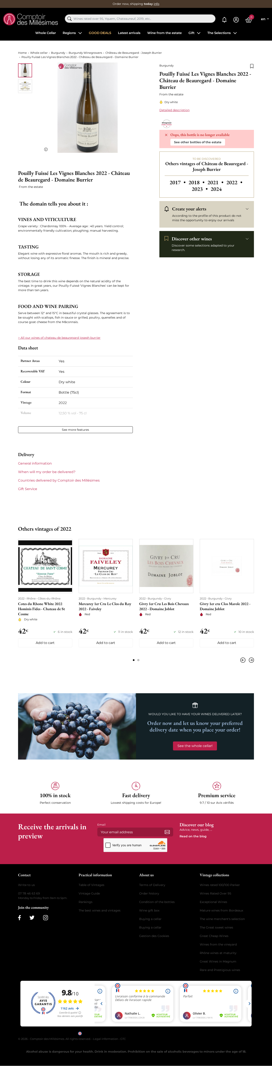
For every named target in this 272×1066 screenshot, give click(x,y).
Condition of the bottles (157, 902)
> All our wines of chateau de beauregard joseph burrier (59, 338)
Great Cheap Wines (214, 936)
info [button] (156, 4)
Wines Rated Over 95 (215, 893)
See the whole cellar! (194, 746)
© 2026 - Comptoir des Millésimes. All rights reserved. (55, 1038)
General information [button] (35, 463)
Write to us (26, 885)
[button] (55, 793)
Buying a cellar (150, 919)
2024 (216, 189)
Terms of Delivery (152, 885)
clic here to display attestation (174, 1033)
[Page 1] (134, 660)
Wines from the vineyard (218, 944)
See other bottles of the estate (197, 142)
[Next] (250, 660)
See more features (75, 430)
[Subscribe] (167, 832)
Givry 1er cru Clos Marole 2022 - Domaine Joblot (225, 606)
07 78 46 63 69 (29, 893)
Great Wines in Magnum (218, 961)
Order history (149, 893)
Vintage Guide (89, 893)
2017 (178, 182)
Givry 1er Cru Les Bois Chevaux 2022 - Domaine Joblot (164, 606)
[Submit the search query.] (69, 19)
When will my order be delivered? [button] (46, 472)
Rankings (85, 902)
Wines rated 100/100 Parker (220, 885)
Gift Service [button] (27, 489)
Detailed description (174, 110)
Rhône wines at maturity (218, 953)
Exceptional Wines (213, 902)
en (263, 19)
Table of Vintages (91, 885)
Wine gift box (149, 910)
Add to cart (45, 643)
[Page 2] (138, 660)
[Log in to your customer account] (236, 20)
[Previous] (243, 660)
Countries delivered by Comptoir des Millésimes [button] (59, 480)
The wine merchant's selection (222, 919)
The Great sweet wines (216, 927)
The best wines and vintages (99, 910)
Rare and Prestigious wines (220, 970)
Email (101, 824)
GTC (123, 1038)
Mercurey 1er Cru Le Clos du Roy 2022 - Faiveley (105, 606)
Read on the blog (193, 836)
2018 (197, 182)
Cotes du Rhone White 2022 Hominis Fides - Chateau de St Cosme (41, 608)
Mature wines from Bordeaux (221, 910)
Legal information (105, 1038)
